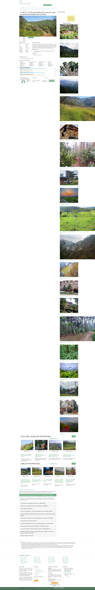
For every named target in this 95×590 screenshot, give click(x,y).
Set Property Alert (54, 582)
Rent (30, 7)
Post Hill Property (47, 5)
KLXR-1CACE (62, 42)
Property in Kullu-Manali (52, 561)
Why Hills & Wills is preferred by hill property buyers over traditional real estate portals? (38, 514)
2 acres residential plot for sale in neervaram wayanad (67, 232)
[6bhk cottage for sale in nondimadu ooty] (69, 407)
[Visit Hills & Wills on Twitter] (70, 576)
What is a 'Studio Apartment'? (27, 535)
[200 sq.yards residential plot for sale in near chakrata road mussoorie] (69, 370)
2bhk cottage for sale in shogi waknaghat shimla (67, 432)
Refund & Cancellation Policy (40, 571)
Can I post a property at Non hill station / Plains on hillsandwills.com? (36, 528)
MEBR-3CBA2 (62, 380)
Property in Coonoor (26, 8)
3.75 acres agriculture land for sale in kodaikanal (67, 94)
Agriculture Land (33, 8)
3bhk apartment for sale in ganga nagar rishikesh (67, 140)
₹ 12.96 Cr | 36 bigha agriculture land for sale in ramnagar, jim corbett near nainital (59, 481)
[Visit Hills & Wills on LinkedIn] (69, 576)
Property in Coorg (23, 559)
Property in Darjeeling (65, 561)
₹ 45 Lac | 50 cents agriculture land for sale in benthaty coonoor (68, 455)
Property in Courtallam (23, 558)
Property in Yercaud (37, 557)
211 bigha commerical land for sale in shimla (67, 260)
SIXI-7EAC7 (62, 187)
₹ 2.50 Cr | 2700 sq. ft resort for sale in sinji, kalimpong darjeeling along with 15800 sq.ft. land (25, 481)
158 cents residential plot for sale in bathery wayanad (67, 342)
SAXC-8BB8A (62, 434)
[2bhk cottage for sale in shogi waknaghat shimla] (69, 424)
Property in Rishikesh (37, 562)
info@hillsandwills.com (69, 572)
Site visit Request (38, 572)
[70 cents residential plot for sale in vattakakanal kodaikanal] (69, 305)
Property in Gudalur (51, 556)
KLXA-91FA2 (62, 95)
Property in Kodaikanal (23, 556)
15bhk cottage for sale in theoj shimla (66, 296)
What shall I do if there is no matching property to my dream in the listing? (37, 518)
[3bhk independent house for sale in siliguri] (69, 177)
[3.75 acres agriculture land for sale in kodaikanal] (69, 85)
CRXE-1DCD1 (62, 78)
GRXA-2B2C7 (62, 399)
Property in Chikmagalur (38, 561)
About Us (20, 0)
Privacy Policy (38, 570)
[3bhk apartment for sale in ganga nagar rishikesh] (69, 131)
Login (21, 2)
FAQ (36, 575)
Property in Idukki (37, 559)
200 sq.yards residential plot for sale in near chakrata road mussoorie (67, 379)
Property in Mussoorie (23, 562)
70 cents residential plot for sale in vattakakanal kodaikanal (67, 314)
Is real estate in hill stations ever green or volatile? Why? (33, 503)
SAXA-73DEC (62, 123)
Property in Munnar (65, 558)
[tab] (37, 495)
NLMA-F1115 (62, 205)
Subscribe (36, 580)
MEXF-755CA (62, 279)
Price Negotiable (22, 41)
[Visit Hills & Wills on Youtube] (67, 576)
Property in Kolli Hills (51, 557)
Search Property (71, 18)
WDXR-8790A (62, 344)
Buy (27, 7)
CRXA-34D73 (62, 362)
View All (54, 438)
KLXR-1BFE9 (62, 315)
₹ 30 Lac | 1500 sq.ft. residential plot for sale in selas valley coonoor (54, 455)
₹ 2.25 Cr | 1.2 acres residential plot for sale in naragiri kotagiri (37, 480)
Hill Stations (23, 7)
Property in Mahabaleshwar (24, 561)
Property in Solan (65, 560)
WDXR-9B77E (62, 234)
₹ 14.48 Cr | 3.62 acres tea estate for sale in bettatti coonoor (26, 455)
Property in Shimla (23, 560)
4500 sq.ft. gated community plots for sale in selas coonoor (68, 59)
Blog (36, 568)
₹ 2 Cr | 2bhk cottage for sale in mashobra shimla (47, 480)
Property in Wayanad (51, 558)
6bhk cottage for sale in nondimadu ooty (66, 415)
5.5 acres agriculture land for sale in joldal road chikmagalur (67, 361)
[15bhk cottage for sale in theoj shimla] (69, 287)
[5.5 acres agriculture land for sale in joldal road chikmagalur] (69, 351)
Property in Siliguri (51, 562)
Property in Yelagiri (65, 557)
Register (21, 1)
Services (33, 7)
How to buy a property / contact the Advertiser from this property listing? (36, 511)
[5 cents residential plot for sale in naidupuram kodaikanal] (69, 31)
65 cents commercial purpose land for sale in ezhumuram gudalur (67, 397)
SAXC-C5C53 (62, 261)
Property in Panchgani (51, 560)
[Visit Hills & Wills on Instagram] (68, 576)
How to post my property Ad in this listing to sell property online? (35, 526)
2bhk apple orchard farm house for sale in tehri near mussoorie (67, 278)
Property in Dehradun (65, 559)
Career (37, 573)
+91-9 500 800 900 (68, 573)
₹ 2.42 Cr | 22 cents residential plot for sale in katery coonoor (40, 455)
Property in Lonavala (37, 560)
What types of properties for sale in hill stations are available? (34, 506)
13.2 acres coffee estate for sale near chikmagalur (68, 76)
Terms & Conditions (39, 569)
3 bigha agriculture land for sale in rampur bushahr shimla (66, 122)
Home (22, 8)
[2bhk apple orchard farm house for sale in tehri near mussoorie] (69, 269)
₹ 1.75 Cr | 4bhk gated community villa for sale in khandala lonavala (70, 481)
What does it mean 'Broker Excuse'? (29, 520)
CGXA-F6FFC (62, 169)
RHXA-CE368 (62, 141)
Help (41, 7)
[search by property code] (29, 3)
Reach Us (37, 574)
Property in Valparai (37, 558)
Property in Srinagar (65, 562)
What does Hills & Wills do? (27, 508)
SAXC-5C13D (62, 297)
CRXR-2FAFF (62, 60)
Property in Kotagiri (23, 557)
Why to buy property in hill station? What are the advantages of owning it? (37, 495)
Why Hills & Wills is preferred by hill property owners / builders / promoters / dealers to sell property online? (37, 532)
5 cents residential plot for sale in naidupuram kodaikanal (67, 40)
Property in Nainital (51, 559)
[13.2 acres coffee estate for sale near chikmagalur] (69, 68)
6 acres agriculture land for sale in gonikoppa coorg (67, 168)
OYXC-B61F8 (62, 416)
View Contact (31, 37)
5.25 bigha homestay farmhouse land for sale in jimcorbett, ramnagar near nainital (67, 204)
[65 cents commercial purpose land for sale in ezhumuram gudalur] (69, 388)
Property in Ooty (36, 556)
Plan (38, 7)
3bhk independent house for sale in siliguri (66, 186)
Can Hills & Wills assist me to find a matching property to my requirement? (37, 523)
